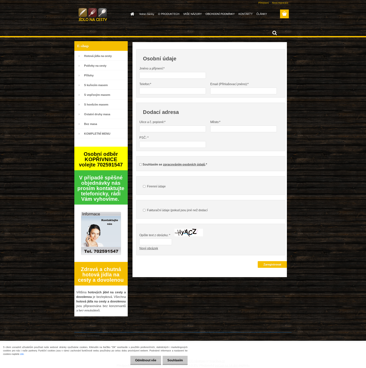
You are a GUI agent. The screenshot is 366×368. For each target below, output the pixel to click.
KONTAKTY (245, 13)
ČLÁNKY (261, 13)
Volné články (146, 13)
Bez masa (90, 124)
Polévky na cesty (95, 65)
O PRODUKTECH (168, 13)
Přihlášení (263, 3)
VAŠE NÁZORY (192, 13)
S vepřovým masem (97, 94)
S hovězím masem (96, 104)
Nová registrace (280, 3)
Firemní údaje (156, 186)
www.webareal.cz (111, 335)
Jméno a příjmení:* (152, 68)
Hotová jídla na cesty (98, 56)
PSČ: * (143, 137)
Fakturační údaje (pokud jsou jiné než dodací (177, 210)
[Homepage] (132, 14)
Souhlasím (175, 360)
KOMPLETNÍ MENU (97, 133)
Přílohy (89, 75)
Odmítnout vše (145, 360)
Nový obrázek (148, 248)
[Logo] (100, 14)
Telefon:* (145, 84)
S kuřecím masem (96, 85)
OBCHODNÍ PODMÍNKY (220, 13)
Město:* (215, 122)
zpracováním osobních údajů (184, 164)
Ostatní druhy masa (97, 114)
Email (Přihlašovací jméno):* (229, 84)
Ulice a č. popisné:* (152, 122)
